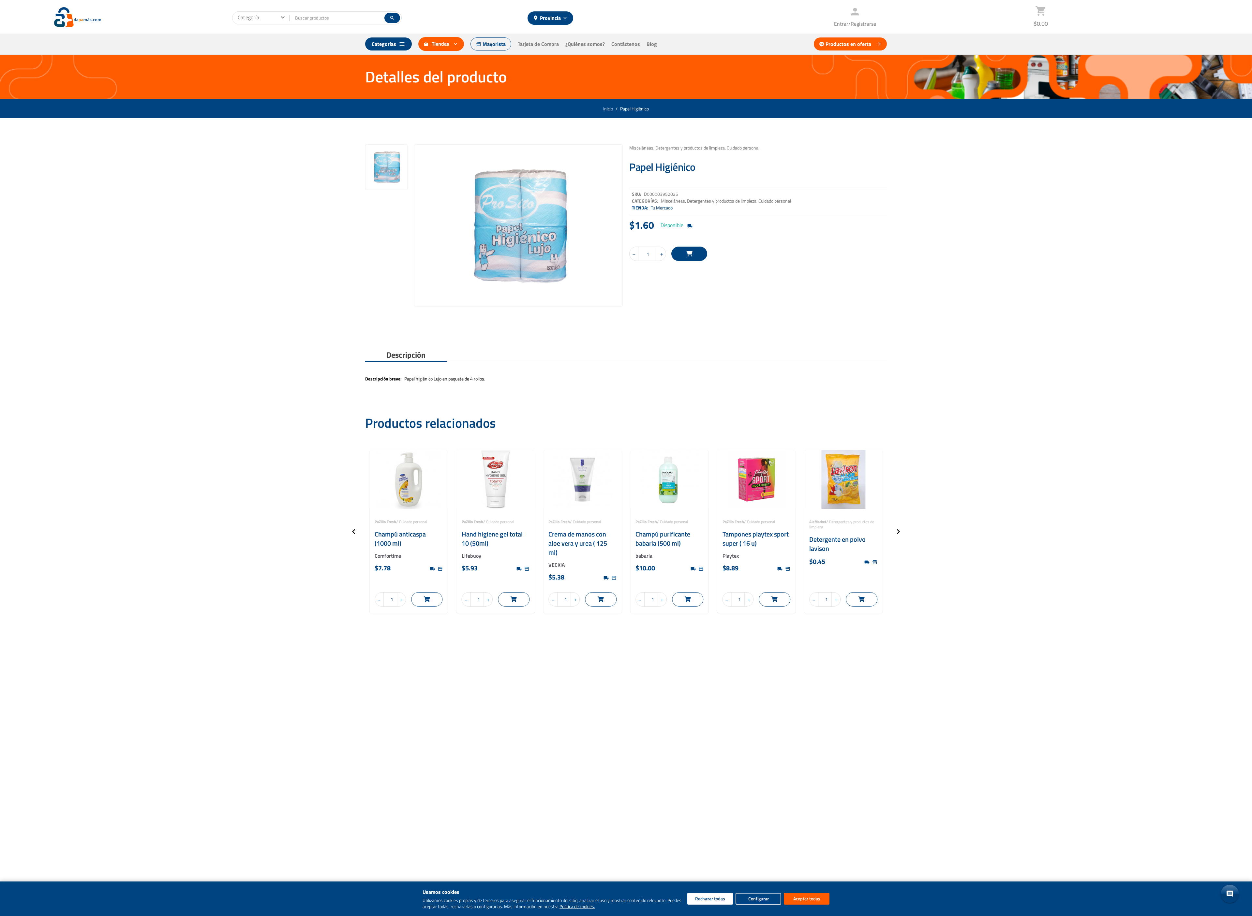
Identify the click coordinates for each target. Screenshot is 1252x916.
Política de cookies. (577, 906)
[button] (1230, 894)
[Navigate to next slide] (898, 532)
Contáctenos (625, 44)
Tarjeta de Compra (538, 44)
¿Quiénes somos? (585, 44)
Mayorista (491, 44)
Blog (652, 44)
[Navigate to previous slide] (354, 532)
